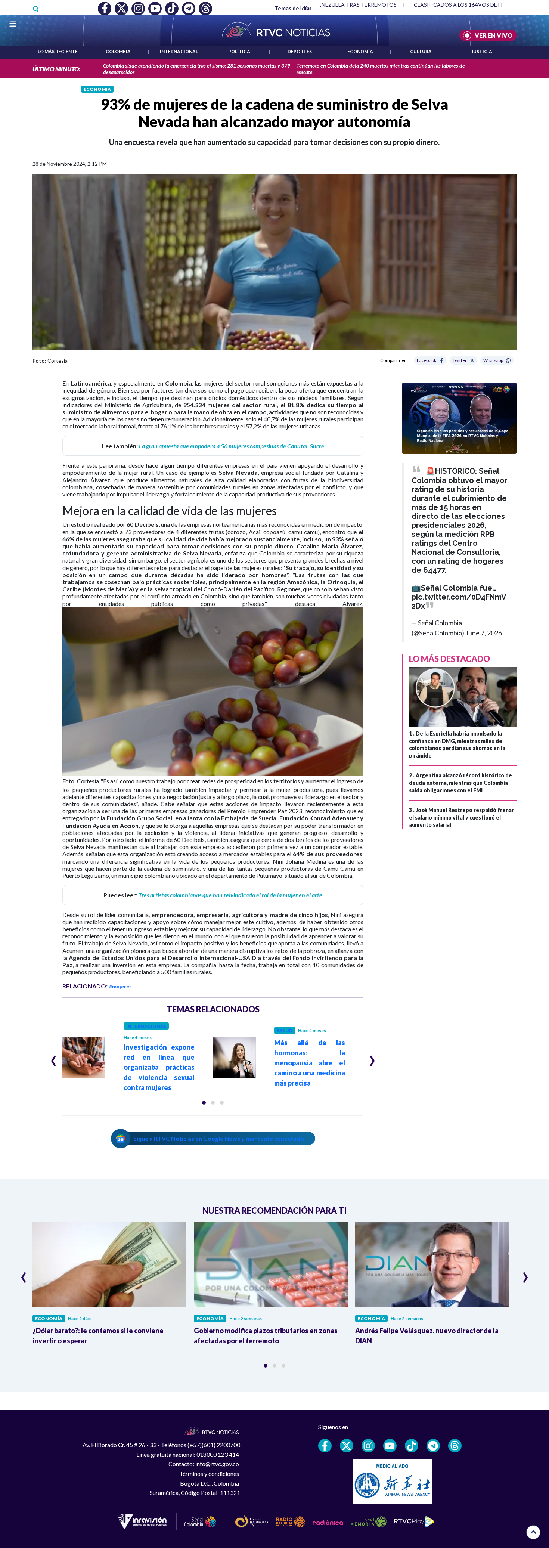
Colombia (118, 51)
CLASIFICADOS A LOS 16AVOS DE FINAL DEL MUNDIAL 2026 (451, 4)
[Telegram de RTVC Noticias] (433, 1445)
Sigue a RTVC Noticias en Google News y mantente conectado (218, 1138)
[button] (203, 1102)
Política (239, 51)
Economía (360, 51)
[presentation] (53, 1057)
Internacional (179, 51)
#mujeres (120, 986)
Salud (284, 1030)
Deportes (300, 51)
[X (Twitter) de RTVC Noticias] (346, 1445)
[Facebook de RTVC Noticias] (325, 1445)
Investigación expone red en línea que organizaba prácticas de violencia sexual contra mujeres (159, 1067)
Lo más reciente (58, 51)
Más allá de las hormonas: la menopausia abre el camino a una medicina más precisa (309, 1062)
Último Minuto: (56, 69)
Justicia (481, 51)
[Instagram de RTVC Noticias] (368, 1445)
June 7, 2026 (483, 633)
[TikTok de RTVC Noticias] (411, 1445)
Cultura (421, 51)
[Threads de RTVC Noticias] (455, 1445)
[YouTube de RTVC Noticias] (390, 1445)
